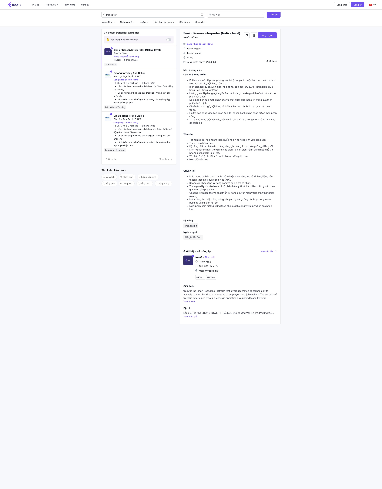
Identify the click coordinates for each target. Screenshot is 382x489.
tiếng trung (164, 183)
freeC (198, 257)
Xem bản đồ (190, 316)
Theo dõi (209, 257)
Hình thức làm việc (163, 22)
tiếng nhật (145, 183)
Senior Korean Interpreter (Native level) (137, 49)
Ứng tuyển (267, 35)
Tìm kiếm (273, 14)
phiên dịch (128, 177)
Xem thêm (164, 159)
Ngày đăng (107, 22)
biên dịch (109, 177)
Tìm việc (34, 4)
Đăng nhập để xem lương (126, 56)
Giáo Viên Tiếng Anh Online (129, 73)
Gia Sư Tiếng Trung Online (129, 115)
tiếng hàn (127, 183)
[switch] (168, 39)
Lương (143, 22)
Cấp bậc (183, 22)
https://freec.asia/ (209, 270)
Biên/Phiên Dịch (193, 237)
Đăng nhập (342, 4)
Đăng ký (358, 4)
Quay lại (112, 159)
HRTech (200, 277)
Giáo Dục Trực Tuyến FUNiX (127, 76)
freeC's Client (120, 53)
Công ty (85, 4)
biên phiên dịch (148, 177)
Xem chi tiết (267, 251)
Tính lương (70, 4)
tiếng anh (110, 183)
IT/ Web (211, 277)
